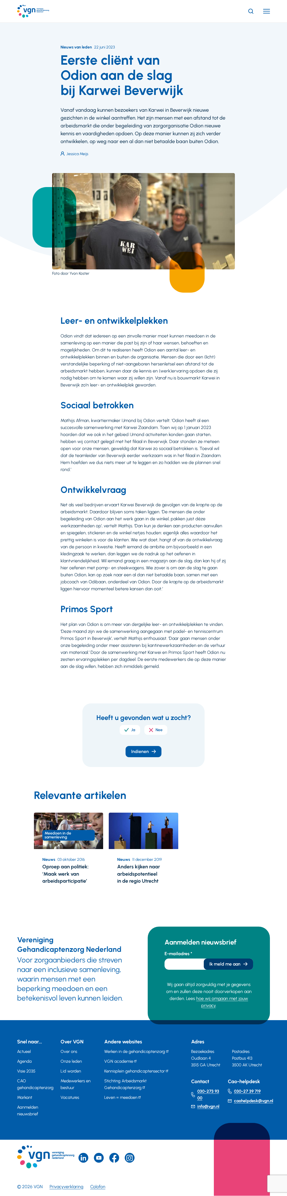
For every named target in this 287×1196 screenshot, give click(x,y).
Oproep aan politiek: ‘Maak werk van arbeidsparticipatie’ (65, 874)
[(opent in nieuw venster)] (114, 1158)
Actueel (24, 1051)
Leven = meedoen (120, 1097)
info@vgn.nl (208, 1106)
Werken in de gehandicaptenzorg (134, 1051)
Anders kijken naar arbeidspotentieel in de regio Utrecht (138, 874)
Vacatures (70, 1097)
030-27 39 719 (247, 1091)
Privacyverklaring (66, 1186)
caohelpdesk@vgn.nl (253, 1100)
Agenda (24, 1061)
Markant (24, 1097)
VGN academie (118, 1061)
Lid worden (71, 1071)
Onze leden (71, 1061)
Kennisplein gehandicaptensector (134, 1071)
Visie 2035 (26, 1071)
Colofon (97, 1186)
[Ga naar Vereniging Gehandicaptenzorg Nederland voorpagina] (41, 11)
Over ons (69, 1051)
